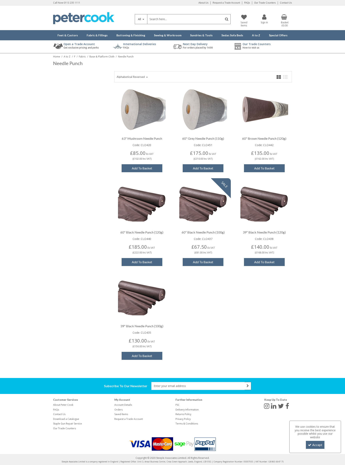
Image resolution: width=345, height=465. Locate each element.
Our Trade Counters (265, 2)
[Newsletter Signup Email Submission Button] (248, 386)
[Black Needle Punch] (142, 204)
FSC (177, 404)
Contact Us (286, 2)
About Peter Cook (63, 404)
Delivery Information (187, 409)
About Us (203, 2)
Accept (317, 445)
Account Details (123, 404)
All (140, 19)
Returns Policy (183, 414)
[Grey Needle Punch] (203, 110)
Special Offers (278, 35)
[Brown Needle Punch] (264, 110)
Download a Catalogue (66, 419)
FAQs (247, 2)
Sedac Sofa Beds (232, 35)
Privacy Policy (183, 419)
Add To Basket (142, 168)
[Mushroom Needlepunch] (142, 110)
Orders (118, 409)
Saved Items (121, 414)
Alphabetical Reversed (131, 76)
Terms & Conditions (186, 423)
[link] (266, 405)
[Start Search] (227, 19)
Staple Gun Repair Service (67, 423)
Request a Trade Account (226, 2)
